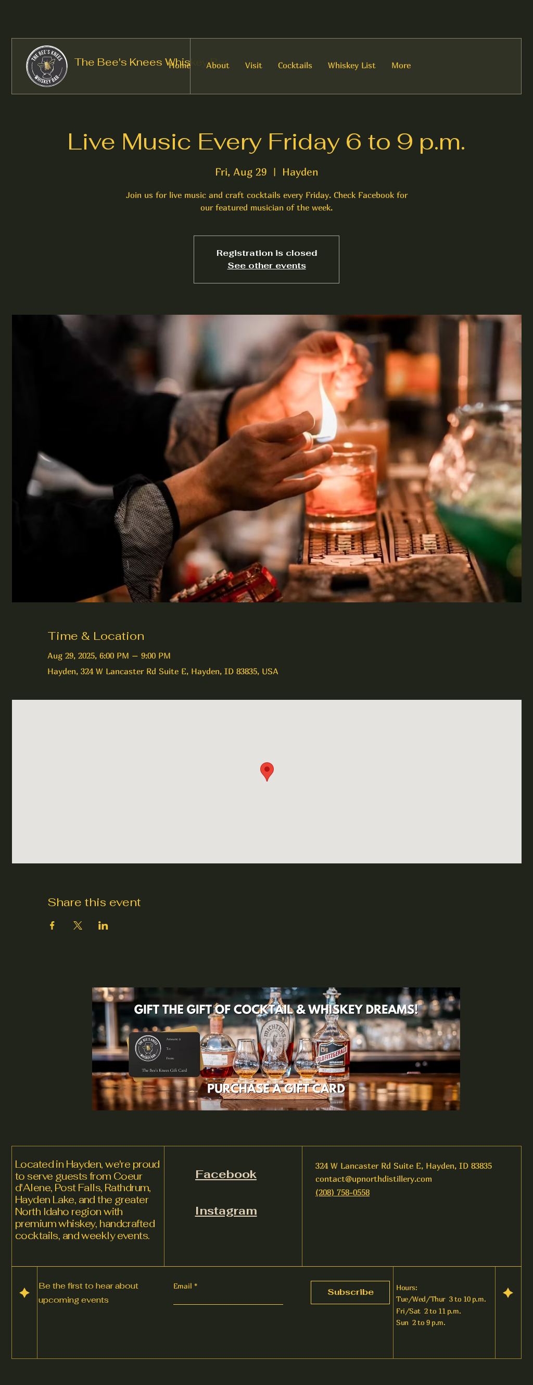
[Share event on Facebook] (52, 925)
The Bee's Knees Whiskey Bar (151, 62)
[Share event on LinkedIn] (103, 925)
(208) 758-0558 (342, 1192)
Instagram (226, 1210)
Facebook (226, 1174)
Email (183, 1286)
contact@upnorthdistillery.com (373, 1178)
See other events (266, 265)
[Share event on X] (78, 925)
